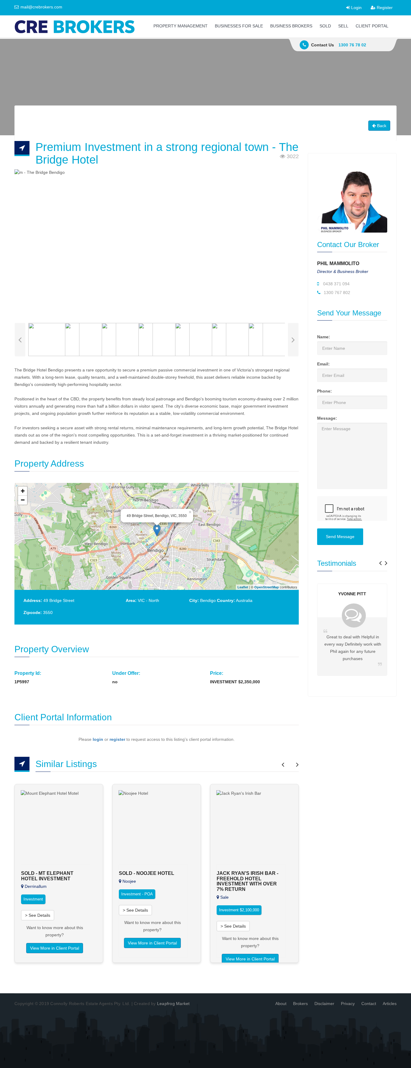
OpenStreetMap (266, 587)
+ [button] (23, 491)
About (280, 1003)
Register (384, 7)
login (98, 739)
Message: (327, 418)
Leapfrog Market (173, 1003)
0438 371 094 (336, 283)
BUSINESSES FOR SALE (239, 25)
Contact (368, 1003)
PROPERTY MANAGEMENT (180, 25)
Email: (323, 364)
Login (356, 7)
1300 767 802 (336, 292)
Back (381, 125)
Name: (323, 336)
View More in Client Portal (54, 948)
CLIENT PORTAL (372, 25)
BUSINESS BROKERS (291, 25)
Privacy (348, 1003)
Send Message (340, 536)
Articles (390, 1003)
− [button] (23, 500)
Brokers (300, 1003)
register (117, 739)
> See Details (37, 915)
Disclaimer (324, 1003)
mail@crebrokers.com (40, 7)
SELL (343, 25)
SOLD (325, 25)
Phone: (324, 391)
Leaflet (242, 587)
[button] (380, 561)
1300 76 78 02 (352, 44)
